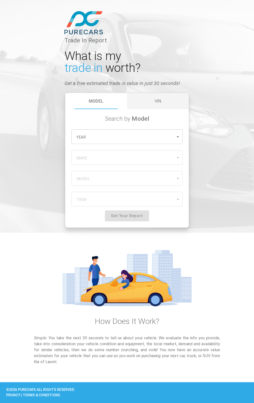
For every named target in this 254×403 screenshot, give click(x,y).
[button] (127, 136)
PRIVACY (13, 395)
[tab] (96, 101)
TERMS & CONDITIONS (41, 395)
